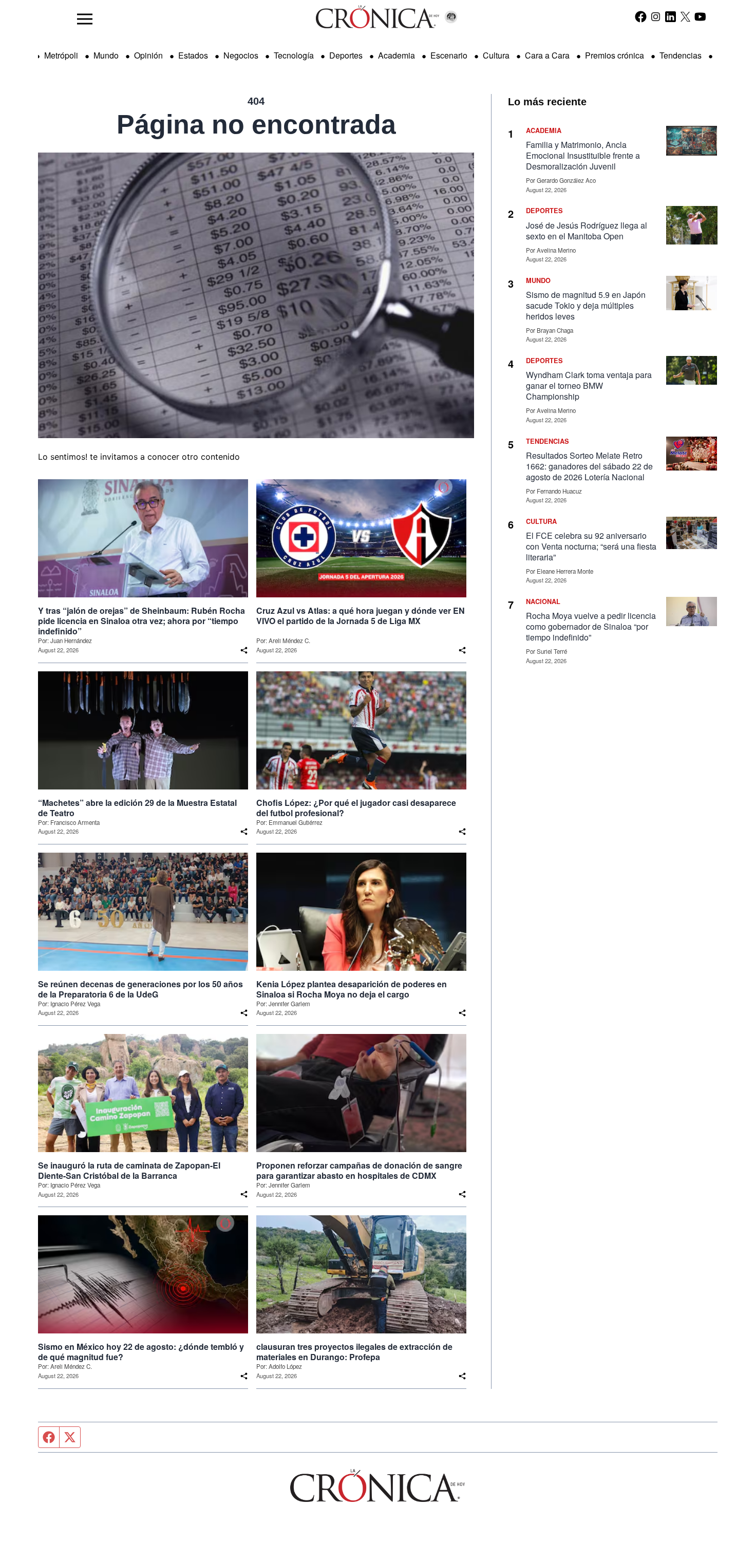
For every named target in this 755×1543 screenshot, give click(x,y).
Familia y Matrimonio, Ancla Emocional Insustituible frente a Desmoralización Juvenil (583, 155)
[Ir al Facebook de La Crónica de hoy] (640, 16)
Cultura (496, 55)
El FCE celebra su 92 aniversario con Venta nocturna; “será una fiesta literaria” (591, 546)
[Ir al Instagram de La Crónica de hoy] (655, 16)
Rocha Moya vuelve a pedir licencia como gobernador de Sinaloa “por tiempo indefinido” (591, 626)
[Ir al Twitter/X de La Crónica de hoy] (685, 16)
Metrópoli (61, 55)
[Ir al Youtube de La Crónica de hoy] (700, 16)
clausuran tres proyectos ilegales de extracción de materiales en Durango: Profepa (354, 1352)
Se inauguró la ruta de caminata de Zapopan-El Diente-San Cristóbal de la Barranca (129, 1170)
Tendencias (680, 55)
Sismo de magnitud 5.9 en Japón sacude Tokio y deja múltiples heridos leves (586, 305)
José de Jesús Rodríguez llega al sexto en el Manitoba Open (586, 230)
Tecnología (294, 55)
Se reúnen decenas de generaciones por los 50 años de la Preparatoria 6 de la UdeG (140, 989)
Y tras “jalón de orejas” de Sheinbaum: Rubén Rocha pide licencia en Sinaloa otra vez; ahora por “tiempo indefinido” (141, 621)
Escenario (448, 55)
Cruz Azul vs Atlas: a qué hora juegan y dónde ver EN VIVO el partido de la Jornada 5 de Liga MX (360, 616)
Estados (193, 55)
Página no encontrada (256, 124)
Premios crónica (614, 55)
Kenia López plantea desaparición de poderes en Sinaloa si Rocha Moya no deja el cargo (351, 989)
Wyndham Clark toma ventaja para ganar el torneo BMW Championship (589, 385)
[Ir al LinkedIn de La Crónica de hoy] (670, 16)
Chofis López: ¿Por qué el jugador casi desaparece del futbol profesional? (356, 808)
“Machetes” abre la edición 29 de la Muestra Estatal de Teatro (137, 808)
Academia (396, 55)
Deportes (346, 55)
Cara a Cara (547, 55)
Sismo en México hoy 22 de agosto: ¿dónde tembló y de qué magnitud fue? (141, 1352)
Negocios (240, 55)
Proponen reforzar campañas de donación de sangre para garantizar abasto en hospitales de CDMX (359, 1170)
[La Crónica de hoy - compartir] (244, 650)
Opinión (148, 55)
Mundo (106, 55)
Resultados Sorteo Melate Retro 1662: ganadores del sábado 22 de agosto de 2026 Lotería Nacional (589, 466)
